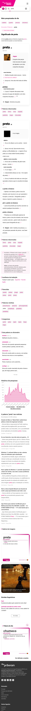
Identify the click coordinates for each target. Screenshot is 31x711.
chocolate (18, 115)
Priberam (3, 709)
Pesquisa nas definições (6, 691)
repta (19, 322)
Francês (23, 280)
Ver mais (15, 374)
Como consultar (5, 695)
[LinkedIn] (10, 681)
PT (3, 8)
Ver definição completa (21, 658)
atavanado (5, 350)
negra (11, 115)
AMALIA (20, 254)
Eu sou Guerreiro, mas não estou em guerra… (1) (15, 437)
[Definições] (26, 8)
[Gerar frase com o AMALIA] (3, 83)
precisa (17, 22)
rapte (14, 322)
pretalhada (11, 308)
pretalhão (19, 308)
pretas (10, 292)
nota (14, 111)
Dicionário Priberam (6, 27)
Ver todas (15, 615)
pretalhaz (5, 311)
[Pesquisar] (8, 8)
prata (21, 292)
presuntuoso (6, 305)
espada (20, 111)
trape (4, 325)
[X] (13, 681)
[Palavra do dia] (27, 625)
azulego (4, 366)
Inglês (4, 282)
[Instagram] (5, 681)
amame (4, 335)
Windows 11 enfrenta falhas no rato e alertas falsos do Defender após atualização (14, 453)
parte (4, 322)
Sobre (2, 693)
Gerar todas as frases (9, 30)
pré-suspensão (23, 305)
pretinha (5, 115)
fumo (9, 111)
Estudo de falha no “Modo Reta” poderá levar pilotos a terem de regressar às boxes (14, 421)
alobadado (5, 342)
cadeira (4, 22)
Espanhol (17, 280)
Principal (3, 689)
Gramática (3, 698)
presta (4, 292)
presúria (14, 305)
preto (4, 111)
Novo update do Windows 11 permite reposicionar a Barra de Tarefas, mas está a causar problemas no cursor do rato (15, 471)
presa (4, 295)
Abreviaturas (4, 696)
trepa (24, 322)
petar (9, 322)
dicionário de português (8, 670)
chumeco (25, 22)
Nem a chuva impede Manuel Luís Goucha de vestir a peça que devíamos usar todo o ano (14, 490)
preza (15, 295)
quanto (11, 22)
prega (16, 292)
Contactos (3, 707)
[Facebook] (2, 681)
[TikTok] (8, 681)
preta (9, 242)
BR (5, 8)
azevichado (5, 359)
